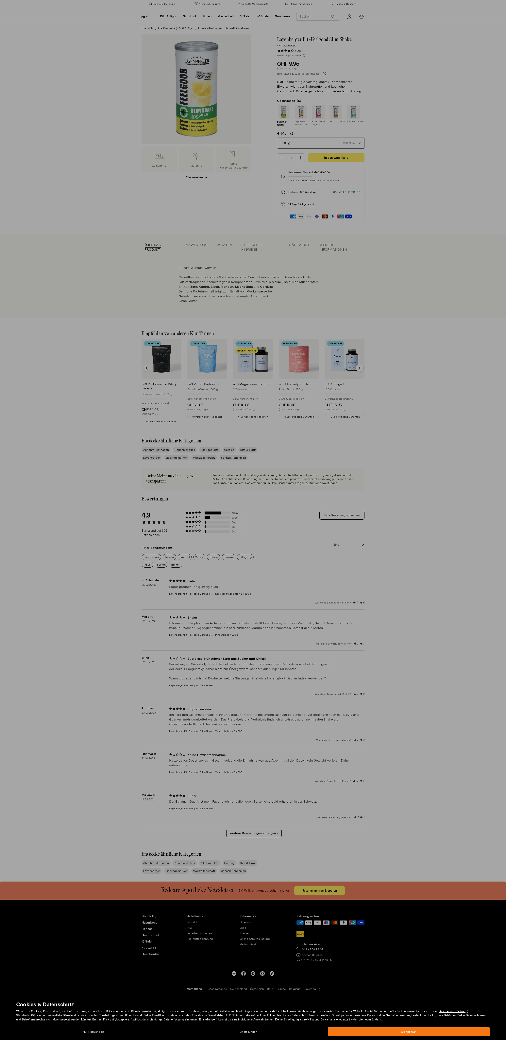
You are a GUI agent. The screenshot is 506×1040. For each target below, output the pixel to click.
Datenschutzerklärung (453, 1011)
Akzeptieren (409, 1032)
